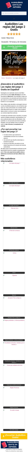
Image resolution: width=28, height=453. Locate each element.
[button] (14, 18)
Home (3, 78)
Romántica (9, 78)
